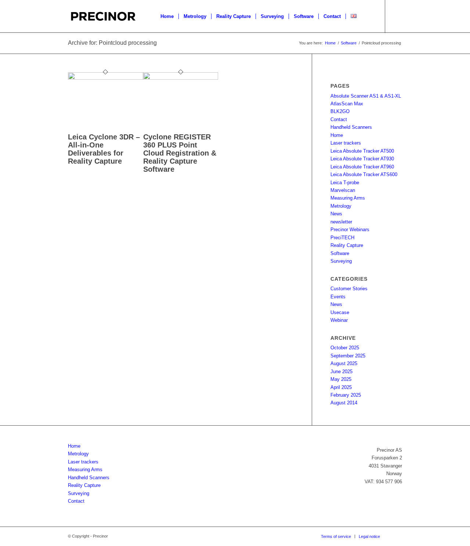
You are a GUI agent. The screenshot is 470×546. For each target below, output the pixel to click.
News (336, 213)
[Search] (368, 16)
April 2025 (341, 387)
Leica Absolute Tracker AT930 (362, 158)
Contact (338, 119)
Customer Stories (349, 288)
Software (339, 253)
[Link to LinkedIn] (396, 16)
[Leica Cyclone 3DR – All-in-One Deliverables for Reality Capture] (105, 78)
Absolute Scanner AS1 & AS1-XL (365, 96)
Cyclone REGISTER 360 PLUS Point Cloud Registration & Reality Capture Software (179, 153)
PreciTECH (342, 237)
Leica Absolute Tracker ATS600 (363, 174)
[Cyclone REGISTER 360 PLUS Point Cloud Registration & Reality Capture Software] (180, 78)
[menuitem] (167, 16)
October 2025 (344, 347)
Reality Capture (346, 245)
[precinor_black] (103, 16)
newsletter (341, 222)
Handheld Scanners (351, 127)
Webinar (339, 320)
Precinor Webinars (349, 229)
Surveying (341, 261)
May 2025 (340, 379)
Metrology (340, 206)
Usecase (339, 312)
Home (336, 135)
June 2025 (341, 371)
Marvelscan (342, 190)
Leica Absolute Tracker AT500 (362, 151)
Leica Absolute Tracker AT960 (362, 167)
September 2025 (347, 355)
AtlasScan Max (346, 103)
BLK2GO (340, 111)
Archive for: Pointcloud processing (112, 43)
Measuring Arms (347, 198)
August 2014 (343, 402)
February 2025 (345, 395)
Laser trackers (345, 143)
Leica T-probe (344, 182)
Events (338, 296)
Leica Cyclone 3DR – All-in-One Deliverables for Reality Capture (104, 149)
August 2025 (343, 363)
